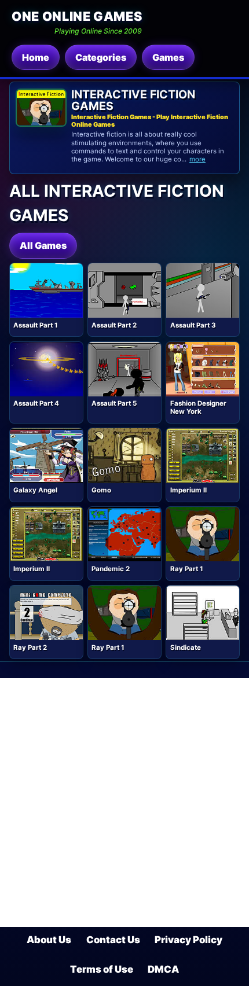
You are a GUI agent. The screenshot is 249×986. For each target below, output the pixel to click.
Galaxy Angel (35, 490)
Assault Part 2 (114, 325)
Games (168, 57)
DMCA (163, 969)
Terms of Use (101, 969)
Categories (100, 57)
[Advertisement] (124, 802)
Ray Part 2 (30, 647)
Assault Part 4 (36, 403)
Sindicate (185, 647)
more (197, 159)
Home (35, 57)
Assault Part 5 (114, 403)
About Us (49, 939)
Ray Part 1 (186, 569)
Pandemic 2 (110, 569)
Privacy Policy (188, 939)
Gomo (101, 490)
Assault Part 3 (193, 325)
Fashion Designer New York (198, 407)
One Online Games (77, 16)
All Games (43, 245)
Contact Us (113, 939)
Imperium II (188, 490)
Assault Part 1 (35, 325)
